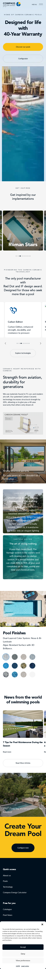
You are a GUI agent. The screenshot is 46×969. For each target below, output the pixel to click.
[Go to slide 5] (25, 343)
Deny (23, 954)
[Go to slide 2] (19, 343)
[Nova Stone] (6, 657)
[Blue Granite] (32, 666)
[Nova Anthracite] (15, 657)
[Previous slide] (5, 343)
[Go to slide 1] (17, 343)
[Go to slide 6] (26, 343)
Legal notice (25, 966)
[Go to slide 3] (21, 343)
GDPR (18, 966)
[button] (42, 924)
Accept (23, 947)
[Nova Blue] (15, 666)
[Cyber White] (23, 674)
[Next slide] (40, 343)
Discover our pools (23, 47)
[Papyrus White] (32, 674)
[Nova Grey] (32, 657)
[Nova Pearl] (23, 657)
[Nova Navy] (6, 666)
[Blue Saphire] (15, 674)
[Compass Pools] (12, 4)
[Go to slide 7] (28, 343)
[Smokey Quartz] (6, 674)
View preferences (23, 960)
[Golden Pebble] (23, 666)
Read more (7, 752)
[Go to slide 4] (23, 343)
